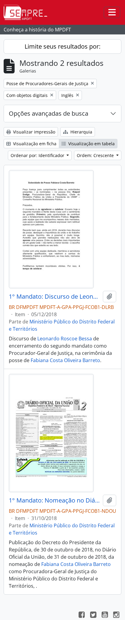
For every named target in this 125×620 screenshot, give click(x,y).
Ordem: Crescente (96, 155)
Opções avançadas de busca (48, 113)
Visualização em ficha (34, 143)
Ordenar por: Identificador (38, 155)
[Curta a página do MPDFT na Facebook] (81, 615)
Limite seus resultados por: (62, 46)
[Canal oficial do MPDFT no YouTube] (105, 615)
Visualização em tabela (91, 143)
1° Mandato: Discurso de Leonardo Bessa (54, 296)
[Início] (28, 12)
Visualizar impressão (33, 132)
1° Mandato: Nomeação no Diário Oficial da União (54, 500)
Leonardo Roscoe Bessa (64, 338)
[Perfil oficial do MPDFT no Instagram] (116, 615)
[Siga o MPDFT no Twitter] (93, 615)
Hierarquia (80, 132)
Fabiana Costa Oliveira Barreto (65, 360)
